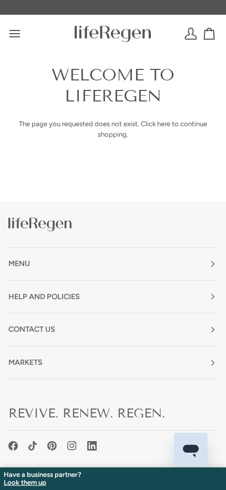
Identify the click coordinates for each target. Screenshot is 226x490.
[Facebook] (13, 446)
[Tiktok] (32, 446)
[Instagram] (72, 446)
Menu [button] (19, 263)
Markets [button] (25, 362)
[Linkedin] (92, 446)
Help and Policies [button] (44, 296)
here (163, 124)
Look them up (25, 482)
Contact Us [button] (31, 329)
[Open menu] (24, 34)
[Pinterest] (52, 446)
